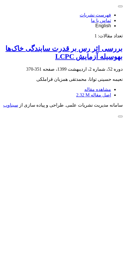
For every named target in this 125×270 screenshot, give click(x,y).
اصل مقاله (93, 94)
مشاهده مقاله (97, 89)
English (103, 25)
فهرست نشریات (95, 14)
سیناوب (10, 105)
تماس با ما (101, 20)
